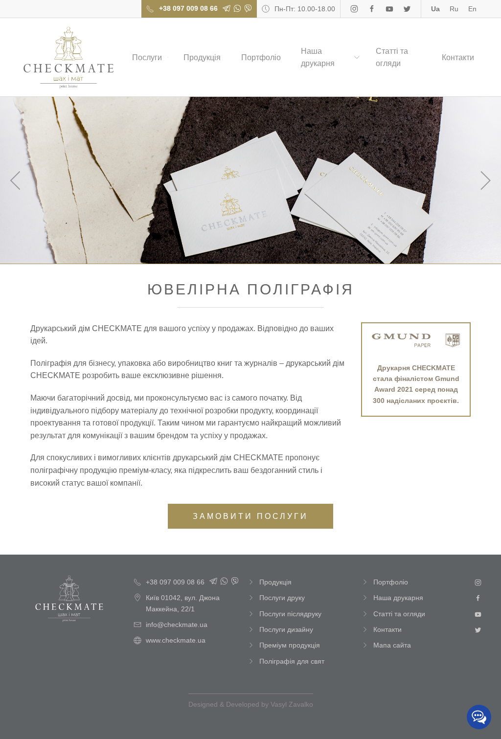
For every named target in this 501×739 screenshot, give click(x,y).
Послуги (147, 57)
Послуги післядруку (290, 614)
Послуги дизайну (286, 629)
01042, (183, 603)
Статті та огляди (392, 57)
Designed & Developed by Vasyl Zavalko (250, 704)
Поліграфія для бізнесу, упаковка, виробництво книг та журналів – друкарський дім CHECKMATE (68, 57)
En (472, 9)
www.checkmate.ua (175, 640)
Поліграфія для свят (291, 661)
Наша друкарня (318, 57)
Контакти (458, 57)
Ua (435, 9)
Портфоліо (261, 57)
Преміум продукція (289, 645)
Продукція (202, 57)
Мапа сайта (392, 645)
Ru (454, 9)
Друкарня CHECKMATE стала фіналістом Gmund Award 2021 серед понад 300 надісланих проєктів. (416, 384)
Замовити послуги (250, 516)
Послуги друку (282, 598)
